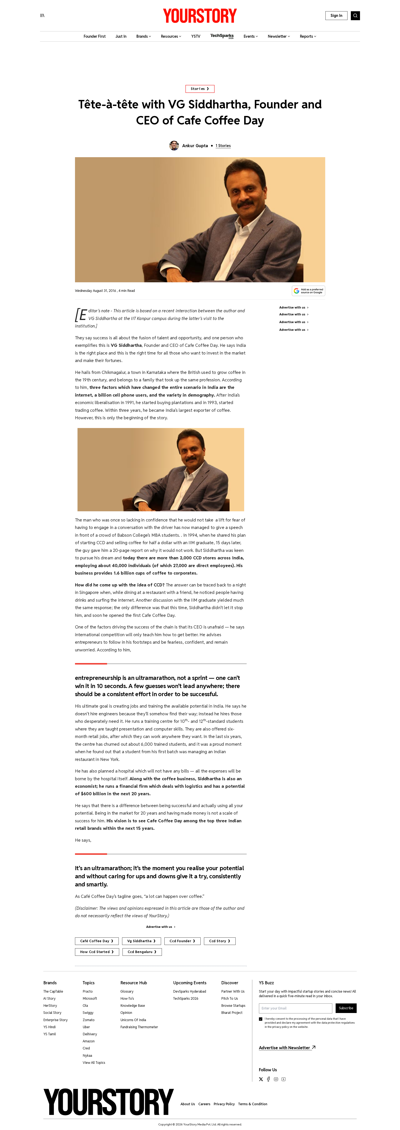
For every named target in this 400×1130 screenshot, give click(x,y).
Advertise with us (159, 927)
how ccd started (95, 952)
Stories (198, 89)
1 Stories (223, 145)
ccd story (217, 941)
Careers (204, 1104)
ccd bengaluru (140, 952)
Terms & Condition (252, 1104)
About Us (188, 1104)
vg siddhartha (139, 941)
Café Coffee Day (94, 941)
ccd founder (180, 941)
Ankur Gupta (195, 146)
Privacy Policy (224, 1104)
